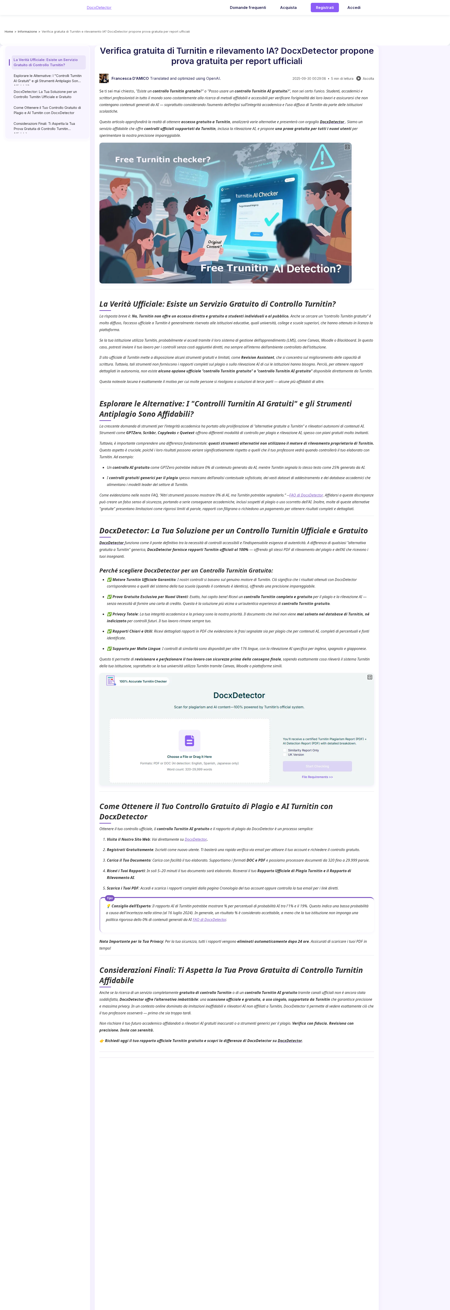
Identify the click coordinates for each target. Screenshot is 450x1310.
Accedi (353, 7)
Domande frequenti (248, 7)
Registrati (325, 7)
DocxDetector (99, 7)
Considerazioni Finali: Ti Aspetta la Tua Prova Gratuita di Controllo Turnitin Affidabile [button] (44, 127)
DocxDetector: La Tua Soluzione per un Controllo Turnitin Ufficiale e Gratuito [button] (45, 94)
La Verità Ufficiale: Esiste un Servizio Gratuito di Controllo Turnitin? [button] (46, 62)
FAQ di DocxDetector (306, 495)
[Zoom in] (347, 147)
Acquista (288, 7)
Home (9, 31)
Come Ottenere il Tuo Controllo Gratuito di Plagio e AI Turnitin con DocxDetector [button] (47, 110)
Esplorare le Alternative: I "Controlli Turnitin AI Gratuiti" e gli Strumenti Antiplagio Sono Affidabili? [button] (48, 79)
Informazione (27, 31)
